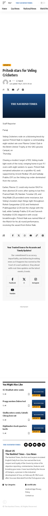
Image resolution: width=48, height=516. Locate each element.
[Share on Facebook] (12, 235)
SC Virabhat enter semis (13, 390)
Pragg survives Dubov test (14, 401)
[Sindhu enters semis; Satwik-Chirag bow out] (38, 415)
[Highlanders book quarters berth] (38, 429)
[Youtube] (12, 291)
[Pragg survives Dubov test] (38, 404)
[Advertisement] (24, 37)
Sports (7, 65)
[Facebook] (12, 281)
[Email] (13, 89)
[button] (5, 3)
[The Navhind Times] (24, 3)
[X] (24, 281)
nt (10, 81)
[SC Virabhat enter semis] (38, 392)
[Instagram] (35, 281)
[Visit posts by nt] (5, 82)
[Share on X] (8, 89)
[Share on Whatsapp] (24, 235)
